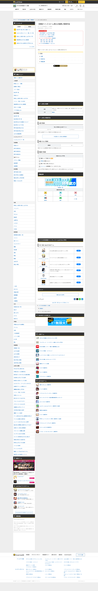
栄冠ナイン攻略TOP (18, 77)
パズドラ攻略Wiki (48, 565)
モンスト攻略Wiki (67, 565)
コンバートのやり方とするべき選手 (21, 422)
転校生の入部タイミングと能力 (20, 380)
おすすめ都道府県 (17, 133)
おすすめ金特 (16, 351)
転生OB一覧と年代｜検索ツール (23, 29)
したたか (16, 223)
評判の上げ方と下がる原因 (19, 442)
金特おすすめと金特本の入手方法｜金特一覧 (26, 43)
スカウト (72, 9)
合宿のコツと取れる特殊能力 (20, 427)
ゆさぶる (16, 289)
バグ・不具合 (16, 89)
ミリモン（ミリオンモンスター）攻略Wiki (72, 577)
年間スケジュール (17, 395)
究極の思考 (16, 292)
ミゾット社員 (16, 336)
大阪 (44, 41)
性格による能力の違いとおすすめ (21, 98)
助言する (16, 318)
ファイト (16, 237)
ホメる (15, 315)
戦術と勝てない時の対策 (19, 177)
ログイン (82, 2)
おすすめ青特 (16, 354)
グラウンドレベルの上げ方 (19, 404)
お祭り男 (16, 261)
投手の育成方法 (17, 148)
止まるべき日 (32, 9)
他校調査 (16, 166)
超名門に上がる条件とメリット (20, 454)
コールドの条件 (17, 445)
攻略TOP (17, 9)
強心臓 (15, 249)
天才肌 (15, 229)
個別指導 (16, 163)
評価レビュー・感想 (18, 83)
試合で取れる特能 (17, 360)
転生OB (24, 9)
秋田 (47, 40)
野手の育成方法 (17, 154)
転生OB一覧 (16, 92)
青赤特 (45, 200)
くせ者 (15, 286)
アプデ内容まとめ (17, 110)
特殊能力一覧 (60, 187)
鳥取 (52, 41)
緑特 (60, 200)
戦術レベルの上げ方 (18, 180)
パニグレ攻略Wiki (48, 569)
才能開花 (16, 301)
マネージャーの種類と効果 (19, 430)
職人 (15, 342)
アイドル (16, 327)
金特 (45, 195)
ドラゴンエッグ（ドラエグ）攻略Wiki (33, 577)
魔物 (15, 246)
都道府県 (49, 9)
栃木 (44, 40)
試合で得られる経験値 (18, 175)
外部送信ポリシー (45, 554)
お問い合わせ (54, 554)
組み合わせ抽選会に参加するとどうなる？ (23, 424)
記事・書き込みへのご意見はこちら (61, 302)
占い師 (15, 339)
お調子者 (16, 220)
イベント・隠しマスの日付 (19, 101)
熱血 (15, 255)
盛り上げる (16, 312)
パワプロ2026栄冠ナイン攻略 (44, 305)
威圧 (15, 252)
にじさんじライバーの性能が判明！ (47, 36)
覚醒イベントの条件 (18, 413)
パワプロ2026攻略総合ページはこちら (47, 43)
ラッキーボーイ (17, 243)
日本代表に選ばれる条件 (19, 410)
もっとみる (32, 46)
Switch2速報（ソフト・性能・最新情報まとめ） (73, 559)
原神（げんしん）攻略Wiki (31, 569)
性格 (65, 9)
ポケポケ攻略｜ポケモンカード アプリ (71, 562)
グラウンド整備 (17, 160)
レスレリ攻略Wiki (48, 574)
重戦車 (53, 112)
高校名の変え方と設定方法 (19, 439)
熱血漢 (15, 217)
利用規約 (27, 554)
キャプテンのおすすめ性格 (19, 433)
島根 (47, 41)
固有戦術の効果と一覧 (18, 235)
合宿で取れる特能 (17, 362)
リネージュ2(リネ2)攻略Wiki (50, 577)
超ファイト (16, 240)
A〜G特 (75, 199)
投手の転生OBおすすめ (19, 130)
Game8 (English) (67, 554)
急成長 (15, 298)
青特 (60, 195)
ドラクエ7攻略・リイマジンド (32, 562)
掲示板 (29, 26)
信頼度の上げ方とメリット (19, 407)
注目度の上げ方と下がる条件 (20, 377)
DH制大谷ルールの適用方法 (19, 371)
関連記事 (43, 61)
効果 (42, 56)
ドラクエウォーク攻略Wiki (31, 567)
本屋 (15, 330)
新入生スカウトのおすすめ (19, 398)
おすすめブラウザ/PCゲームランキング (24, 512)
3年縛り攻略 (57, 9)
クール (15, 226)
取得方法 (43, 59)
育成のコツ (41, 9)
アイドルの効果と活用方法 (19, 419)
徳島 (52, 40)
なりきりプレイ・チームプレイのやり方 (22, 383)
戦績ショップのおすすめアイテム (21, 451)
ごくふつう (16, 208)
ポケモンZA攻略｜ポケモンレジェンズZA (34, 559)
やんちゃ (16, 214)
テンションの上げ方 (18, 448)
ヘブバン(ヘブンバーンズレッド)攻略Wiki (72, 569)
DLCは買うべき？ (43, 34)
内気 (15, 211)
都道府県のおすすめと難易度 (23, 39)
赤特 (75, 195)
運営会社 (60, 554)
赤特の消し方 (16, 357)
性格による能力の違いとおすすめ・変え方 (25, 36)
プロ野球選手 (16, 333)
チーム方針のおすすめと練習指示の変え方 (23, 416)
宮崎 (49, 41)
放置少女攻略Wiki (29, 574)
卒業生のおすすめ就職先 (19, 324)
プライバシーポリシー (36, 554)
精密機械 (16, 295)
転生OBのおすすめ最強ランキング (21, 122)
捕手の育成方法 (17, 151)
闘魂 (15, 258)
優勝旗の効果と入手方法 (19, 389)
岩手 (41, 41)
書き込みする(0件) (60, 294)
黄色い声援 (16, 264)
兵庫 (49, 40)
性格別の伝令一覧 (17, 306)
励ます (15, 309)
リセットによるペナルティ (19, 401)
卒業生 (42, 161)
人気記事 (19, 26)
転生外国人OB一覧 (18, 119)
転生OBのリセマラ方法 (19, 125)
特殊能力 (41, 308)
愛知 (41, 40)
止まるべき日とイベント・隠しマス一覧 (25, 33)
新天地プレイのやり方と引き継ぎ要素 (22, 374)
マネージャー (80, 9)
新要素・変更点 (17, 86)
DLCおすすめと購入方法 (19, 368)
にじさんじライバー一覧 (19, 139)
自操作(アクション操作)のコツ (20, 386)
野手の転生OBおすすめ (19, 128)
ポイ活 (62, 2)
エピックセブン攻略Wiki (49, 571)
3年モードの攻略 (51, 34)
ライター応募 (80, 554)
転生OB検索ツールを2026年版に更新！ (47, 33)
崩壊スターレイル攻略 (30, 565)
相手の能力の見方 (17, 172)
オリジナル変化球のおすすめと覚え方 (22, 436)
